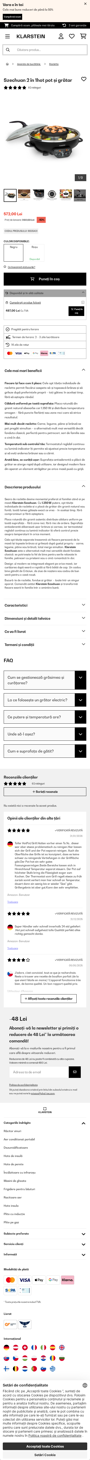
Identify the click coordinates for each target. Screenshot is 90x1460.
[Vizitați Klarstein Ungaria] (25, 1358)
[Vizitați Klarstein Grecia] (52, 1369)
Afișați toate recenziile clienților (50, 998)
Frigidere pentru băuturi (19, 1189)
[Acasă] (11, 64)
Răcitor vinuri (12, 1131)
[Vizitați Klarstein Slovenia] (43, 1369)
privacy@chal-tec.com (43, 1093)
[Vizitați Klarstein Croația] (43, 1358)
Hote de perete (14, 1164)
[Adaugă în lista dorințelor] (83, 79)
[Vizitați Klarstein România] (52, 1358)
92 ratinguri (34, 87)
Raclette (54, 64)
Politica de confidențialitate (23, 1085)
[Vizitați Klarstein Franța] (34, 1347)
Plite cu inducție (14, 1214)
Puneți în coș (49, 279)
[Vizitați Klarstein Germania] (6, 1347)
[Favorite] (72, 36)
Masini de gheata (15, 1181)
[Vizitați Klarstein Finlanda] (6, 1369)
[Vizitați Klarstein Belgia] (15, 1369)
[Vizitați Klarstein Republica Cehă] (15, 1358)
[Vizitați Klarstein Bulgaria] (62, 1358)
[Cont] (61, 36)
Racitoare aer (13, 1197)
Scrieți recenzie (46, 791)
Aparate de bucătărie (29, 64)
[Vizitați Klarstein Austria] (15, 1347)
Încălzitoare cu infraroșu (20, 1172)
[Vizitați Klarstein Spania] (52, 1347)
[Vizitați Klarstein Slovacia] (6, 1358)
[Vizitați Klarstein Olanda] (25, 1369)
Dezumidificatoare (16, 1147)
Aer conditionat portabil (19, 1139)
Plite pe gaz (11, 1222)
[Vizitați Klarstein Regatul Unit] (62, 1347)
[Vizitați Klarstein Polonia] (34, 1358)
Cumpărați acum (12, 16)
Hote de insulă (13, 1156)
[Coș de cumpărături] (83, 36)
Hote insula (11, 1205)
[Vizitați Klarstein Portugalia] (34, 1369)
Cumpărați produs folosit (25, 302)
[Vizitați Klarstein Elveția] (25, 1347)
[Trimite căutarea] (8, 50)
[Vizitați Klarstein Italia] (43, 1347)
